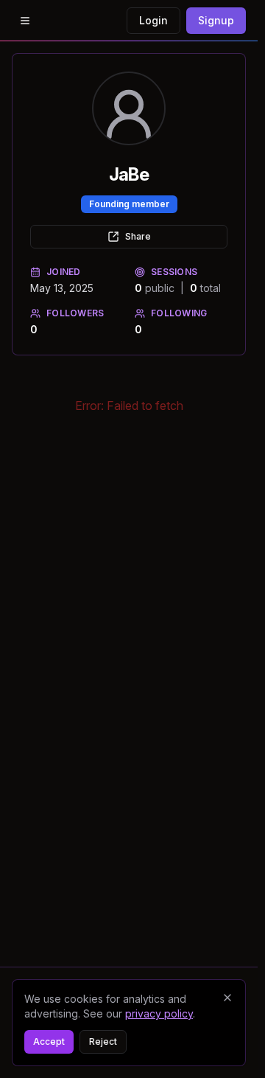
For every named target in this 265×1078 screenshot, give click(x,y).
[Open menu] (25, 20)
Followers (75, 313)
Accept (49, 1041)
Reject (103, 1041)
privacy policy (159, 1013)
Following (179, 313)
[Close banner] (227, 998)
